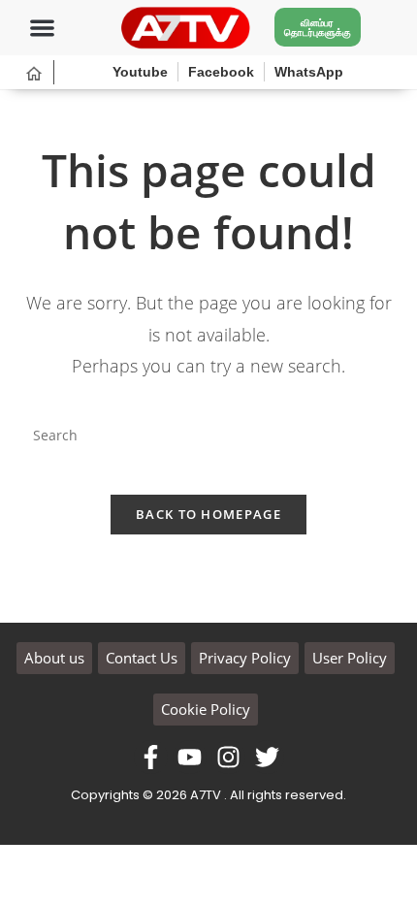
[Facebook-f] (151, 757)
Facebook (221, 72)
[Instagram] (228, 757)
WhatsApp (308, 72)
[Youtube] (190, 757)
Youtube (140, 72)
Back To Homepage (208, 514)
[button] (42, 28)
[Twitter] (267, 757)
